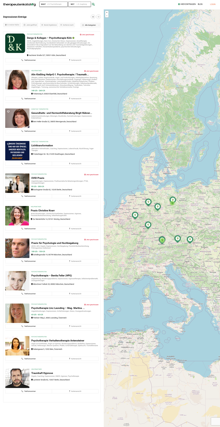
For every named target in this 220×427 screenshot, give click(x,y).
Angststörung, (36, 279)
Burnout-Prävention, (38, 79)
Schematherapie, (71, 345)
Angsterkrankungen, (38, 311)
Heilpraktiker (36, 71)
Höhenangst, (87, 79)
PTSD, (86, 181)
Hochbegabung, (63, 246)
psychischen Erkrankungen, (71, 47)
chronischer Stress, (58, 41)
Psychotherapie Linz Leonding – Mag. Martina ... (58, 308)
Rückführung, (84, 148)
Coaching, (54, 148)
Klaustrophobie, (51, 81)
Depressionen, (71, 41)
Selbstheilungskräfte (59, 215)
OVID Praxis (37, 178)
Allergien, (34, 77)
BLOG (200, 4)
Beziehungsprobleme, (50, 279)
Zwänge (76, 87)
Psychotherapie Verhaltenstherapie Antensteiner (57, 340)
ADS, (38, 246)
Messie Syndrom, (53, 345)
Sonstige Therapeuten (39, 109)
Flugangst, (78, 79)
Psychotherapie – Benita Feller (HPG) (51, 275)
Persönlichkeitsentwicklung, (41, 215)
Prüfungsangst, (37, 83)
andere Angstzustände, (46, 77)
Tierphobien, (78, 85)
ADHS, (29, 41)
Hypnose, (78, 214)
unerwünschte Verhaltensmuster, (61, 87)
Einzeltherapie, (82, 41)
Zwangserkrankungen (83, 311)
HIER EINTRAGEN (188, 4)
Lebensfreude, (73, 148)
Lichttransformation (42, 145)
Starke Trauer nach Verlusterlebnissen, (45, 85)
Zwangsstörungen (37, 183)
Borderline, (82, 344)
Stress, (72, 311)
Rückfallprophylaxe (34, 49)
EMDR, (58, 376)
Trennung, (45, 87)
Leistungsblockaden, (64, 81)
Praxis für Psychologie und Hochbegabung (54, 243)
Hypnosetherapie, (74, 279)
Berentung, (93, 77)
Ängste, (43, 246)
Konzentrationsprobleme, (52, 47)
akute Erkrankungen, (38, 214)
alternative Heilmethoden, (40, 148)
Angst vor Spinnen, (55, 344)
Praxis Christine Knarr (43, 210)
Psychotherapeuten (34, 34)
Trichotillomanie (92, 345)
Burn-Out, (47, 41)
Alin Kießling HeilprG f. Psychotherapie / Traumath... (60, 74)
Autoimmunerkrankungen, (40, 116)
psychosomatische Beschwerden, (55, 83)
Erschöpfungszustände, (65, 79)
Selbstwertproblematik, (88, 83)
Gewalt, (34, 345)
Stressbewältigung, (67, 85)
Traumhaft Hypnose (42, 373)
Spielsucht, (82, 345)
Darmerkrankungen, (74, 116)
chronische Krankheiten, (55, 214)
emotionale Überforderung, (36, 43)
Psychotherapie (73, 376)
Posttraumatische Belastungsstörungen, (69, 181)
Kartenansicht (76, 60)
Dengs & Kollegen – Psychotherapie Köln (49, 37)
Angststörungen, (38, 41)
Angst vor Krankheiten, (39, 344)
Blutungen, (54, 116)
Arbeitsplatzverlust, (82, 77)
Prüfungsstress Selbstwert (41, 248)
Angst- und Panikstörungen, (65, 77)
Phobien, (91, 81)
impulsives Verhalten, (35, 47)
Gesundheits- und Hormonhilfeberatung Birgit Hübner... (61, 113)
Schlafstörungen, (74, 83)
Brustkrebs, (62, 116)
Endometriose (36, 118)
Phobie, (62, 345)
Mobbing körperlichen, (80, 81)
